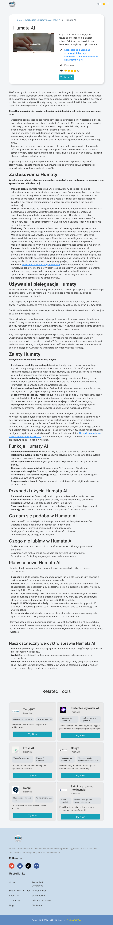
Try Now (65, 77)
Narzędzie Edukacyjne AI (38, 20)
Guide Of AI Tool (74, 920)
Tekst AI (57, 20)
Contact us (15, 900)
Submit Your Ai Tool (19, 890)
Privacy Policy (39, 890)
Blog (11, 905)
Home (18, 20)
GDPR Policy (38, 895)
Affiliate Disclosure (41, 900)
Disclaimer (37, 905)
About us (14, 895)
